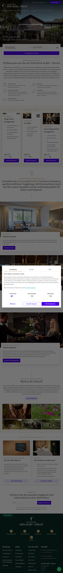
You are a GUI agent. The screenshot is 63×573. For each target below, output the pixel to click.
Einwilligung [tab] (13, 269)
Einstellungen (32, 293)
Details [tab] (31, 269)
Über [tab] (50, 269)
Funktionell (13, 293)
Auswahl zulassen (31, 304)
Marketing (50, 293)
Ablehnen (13, 304)
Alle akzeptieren (50, 304)
